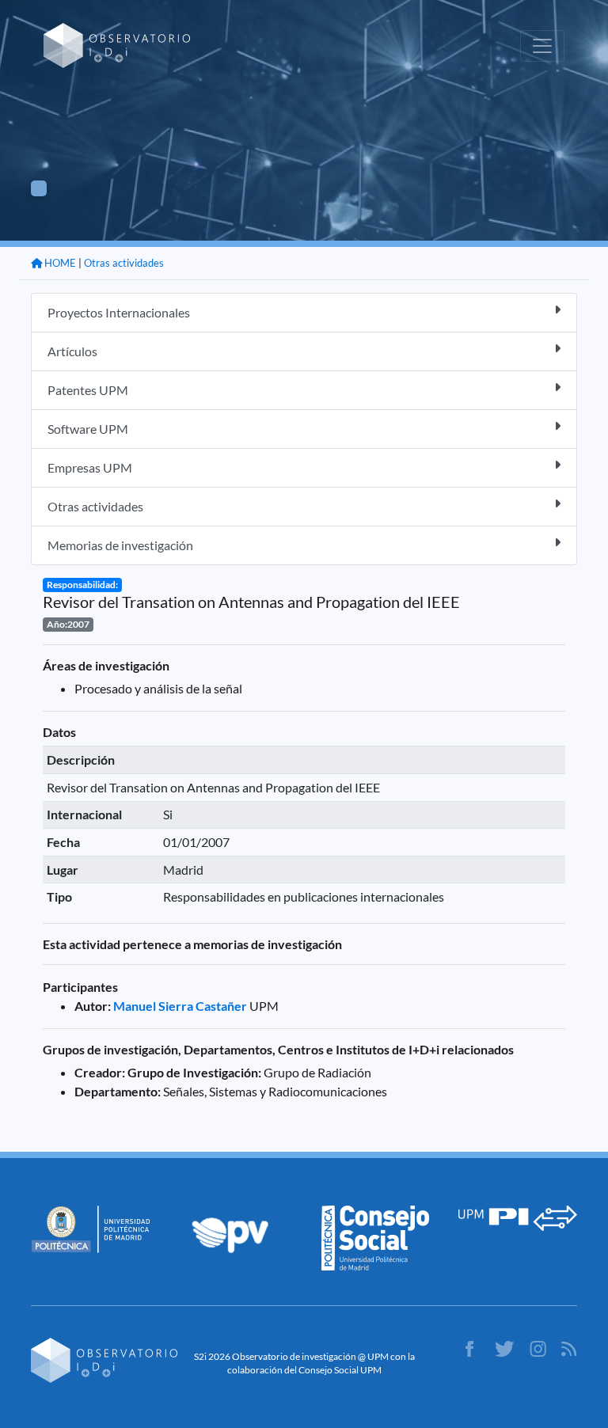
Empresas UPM (90, 467)
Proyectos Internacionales (119, 312)
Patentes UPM (88, 389)
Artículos (72, 351)
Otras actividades (124, 262)
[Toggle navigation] (542, 46)
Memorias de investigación (120, 545)
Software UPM (88, 428)
